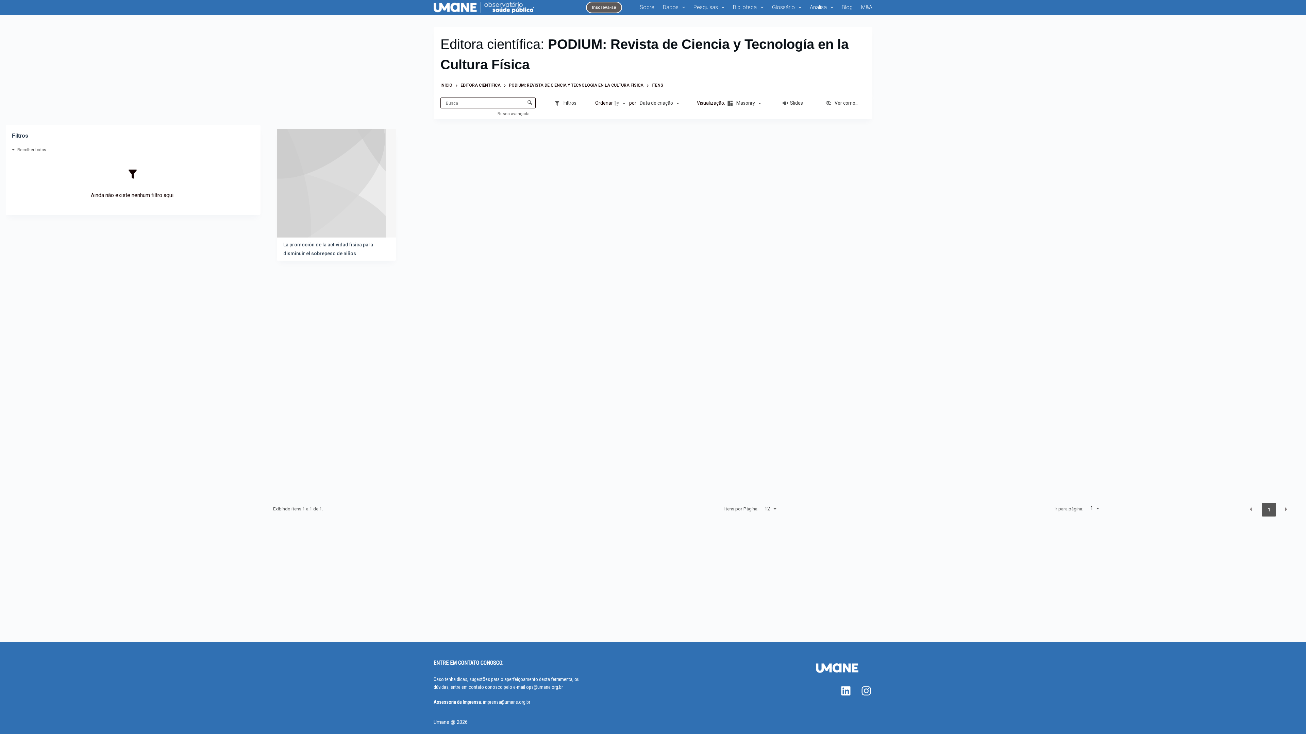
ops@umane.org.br (544, 687)
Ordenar (604, 103)
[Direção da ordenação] (621, 103)
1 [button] (1269, 509)
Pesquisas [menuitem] (705, 7)
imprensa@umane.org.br (506, 702)
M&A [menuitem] (866, 7)
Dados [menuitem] (671, 7)
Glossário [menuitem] (783, 7)
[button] (1251, 509)
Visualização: (711, 103)
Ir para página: (1069, 508)
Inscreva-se (604, 7)
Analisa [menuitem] (818, 7)
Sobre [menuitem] (647, 7)
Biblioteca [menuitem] (745, 7)
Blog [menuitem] (847, 7)
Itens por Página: (741, 508)
